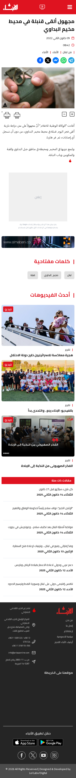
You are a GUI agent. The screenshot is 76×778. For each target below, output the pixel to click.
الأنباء (55, 52)
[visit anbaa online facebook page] (21, 755)
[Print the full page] (16, 114)
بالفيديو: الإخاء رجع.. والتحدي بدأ (50, 410)
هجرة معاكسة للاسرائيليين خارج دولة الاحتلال (41, 355)
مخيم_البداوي (51, 275)
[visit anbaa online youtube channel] (43, 755)
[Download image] (5, 105)
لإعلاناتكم (68, 631)
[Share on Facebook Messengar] (56, 60)
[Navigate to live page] (42, 7)
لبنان (69, 275)
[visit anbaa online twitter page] (32, 755)
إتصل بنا (69, 625)
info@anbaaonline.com (18, 653)
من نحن (69, 620)
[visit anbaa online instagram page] (54, 755)
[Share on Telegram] (71, 60)
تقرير (67, 349)
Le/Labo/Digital (38, 772)
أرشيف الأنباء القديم (64, 642)
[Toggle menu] (70, 7)
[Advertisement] (38, 197)
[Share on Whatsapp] (63, 60)
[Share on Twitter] (48, 60)
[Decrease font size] (64, 114)
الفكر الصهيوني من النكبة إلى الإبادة (47, 466)
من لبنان (67, 52)
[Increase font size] (72, 114)
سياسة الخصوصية (65, 636)
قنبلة (32, 275)
